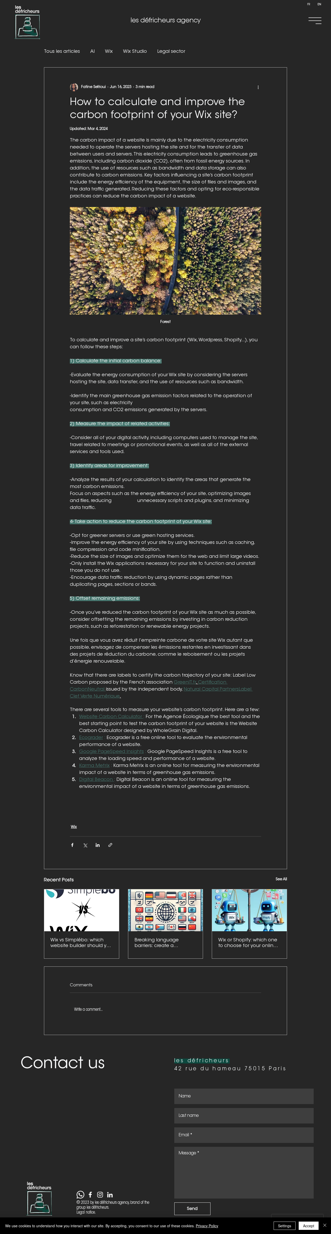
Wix (109, 51)
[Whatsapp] (80, 1195)
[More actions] (258, 87)
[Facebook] (90, 1195)
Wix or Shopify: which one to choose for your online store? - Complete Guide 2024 (247, 943)
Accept (308, 1225)
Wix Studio (135, 51)
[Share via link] (110, 845)
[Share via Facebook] (72, 845)
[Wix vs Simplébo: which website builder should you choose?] (81, 910)
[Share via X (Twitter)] (84, 845)
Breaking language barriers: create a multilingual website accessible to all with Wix (162, 943)
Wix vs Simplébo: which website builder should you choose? (81, 943)
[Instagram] (100, 1195)
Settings (284, 1225)
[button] (315, 20)
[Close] (325, 1226)
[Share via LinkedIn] (97, 845)
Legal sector (171, 51)
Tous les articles (62, 51)
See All (281, 879)
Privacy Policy (207, 1225)
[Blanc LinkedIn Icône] (110, 1195)
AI (92, 51)
